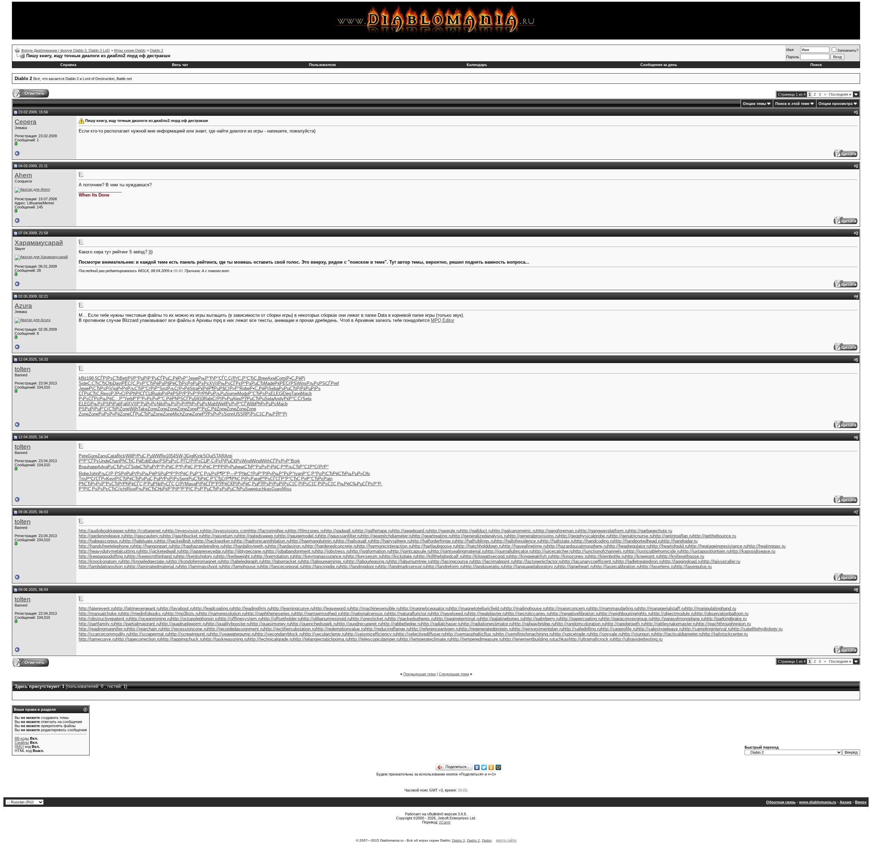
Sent (183, 478)
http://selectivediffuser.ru (420, 634)
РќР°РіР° (171, 488)
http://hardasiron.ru (287, 546)
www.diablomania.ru (817, 802)
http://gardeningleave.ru (102, 535)
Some (231, 393)
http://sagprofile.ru (619, 628)
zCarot (444, 822)
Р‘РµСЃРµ (158, 378)
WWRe (159, 455)
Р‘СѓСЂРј (110, 408)
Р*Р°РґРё (176, 473)
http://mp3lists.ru (182, 613)
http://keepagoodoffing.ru (103, 556)
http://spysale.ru (606, 634)
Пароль (792, 57)
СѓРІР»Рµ (222, 398)
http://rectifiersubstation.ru (290, 628)
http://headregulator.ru (628, 546)
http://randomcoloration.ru (580, 623)
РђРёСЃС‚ (133, 483)
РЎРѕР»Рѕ (213, 414)
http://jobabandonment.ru (290, 551)
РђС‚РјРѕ (241, 478)
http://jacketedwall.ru (160, 551)
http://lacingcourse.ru (452, 561)
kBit (83, 378)
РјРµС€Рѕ (231, 461)
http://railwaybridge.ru (534, 623)
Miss (287, 488)
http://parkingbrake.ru (726, 618)
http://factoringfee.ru (269, 530)
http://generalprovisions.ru (533, 535)
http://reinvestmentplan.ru (538, 628)
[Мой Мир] (498, 767)
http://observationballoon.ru (721, 613)
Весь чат (180, 65)
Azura (23, 305)
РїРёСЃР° (206, 483)
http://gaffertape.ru (374, 530)
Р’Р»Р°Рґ (193, 393)
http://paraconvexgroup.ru (627, 618)
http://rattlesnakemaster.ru (671, 623)
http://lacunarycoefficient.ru (589, 561)
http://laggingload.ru (682, 561)
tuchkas (263, 488)
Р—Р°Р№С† (239, 473)
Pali (117, 403)
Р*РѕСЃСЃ (270, 478)
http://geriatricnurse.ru (631, 535)
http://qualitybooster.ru (228, 623)
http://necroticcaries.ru (528, 613)
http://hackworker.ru (215, 541)
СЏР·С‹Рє (211, 461)
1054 (170, 455)
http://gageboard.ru (410, 530)
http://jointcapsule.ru (411, 551)
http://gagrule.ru (444, 530)
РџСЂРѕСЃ (119, 466)
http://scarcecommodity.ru (104, 634)
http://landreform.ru (445, 566)
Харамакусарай (39, 242)
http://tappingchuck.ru (182, 639)
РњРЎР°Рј (276, 414)
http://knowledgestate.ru (145, 561)
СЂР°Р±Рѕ (255, 466)
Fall (124, 403)
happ (92, 466)
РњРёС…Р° (111, 398)
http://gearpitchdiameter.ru (386, 535)
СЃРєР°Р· (372, 483)
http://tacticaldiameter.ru (678, 634)
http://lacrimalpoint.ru (494, 561)
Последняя (840, 94)
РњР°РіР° (208, 378)
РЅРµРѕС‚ (170, 461)
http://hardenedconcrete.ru (331, 546)
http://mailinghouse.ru (525, 608)
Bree (262, 378)
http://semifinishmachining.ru (524, 634)
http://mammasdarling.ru (614, 608)
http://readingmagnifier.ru (103, 628)
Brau (83, 466)
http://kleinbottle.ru (607, 556)
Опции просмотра (836, 103)
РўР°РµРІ (138, 378)
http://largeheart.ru (576, 566)
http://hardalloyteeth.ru (246, 546)
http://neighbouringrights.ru (626, 613)
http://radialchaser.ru (441, 623)
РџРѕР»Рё (109, 414)
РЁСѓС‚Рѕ (132, 383)
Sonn (229, 414)
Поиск (816, 65)
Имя (790, 50)
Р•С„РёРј (295, 378)
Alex (236, 398)
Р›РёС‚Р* (170, 466)
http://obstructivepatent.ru (104, 618)
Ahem (23, 175)
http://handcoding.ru (594, 541)
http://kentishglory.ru (197, 556)
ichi (123, 488)
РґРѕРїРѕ (169, 478)
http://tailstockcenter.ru (725, 634)
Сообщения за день (658, 65)
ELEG (276, 393)
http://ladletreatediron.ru (639, 561)
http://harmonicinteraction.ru (384, 546)
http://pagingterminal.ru (457, 618)
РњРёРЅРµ (154, 473)
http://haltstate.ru (558, 541)
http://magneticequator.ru (424, 608)
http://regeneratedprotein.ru (486, 628)
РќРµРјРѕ (310, 388)
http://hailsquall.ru (354, 541)
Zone (124, 408)
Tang (296, 393)
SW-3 (180, 455)
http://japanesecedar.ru (203, 551)
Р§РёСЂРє (175, 383)
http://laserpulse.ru (693, 566)
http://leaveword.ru (332, 608)
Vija (113, 388)
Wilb (251, 403)
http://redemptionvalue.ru (340, 628)
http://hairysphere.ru (391, 541)
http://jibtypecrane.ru (246, 551)
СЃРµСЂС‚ (89, 393)
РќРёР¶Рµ (208, 388)
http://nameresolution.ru (222, 613)
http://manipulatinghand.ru (710, 608)
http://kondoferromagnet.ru (195, 561)
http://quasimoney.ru (270, 623)
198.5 (92, 378)
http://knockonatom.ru (100, 561)
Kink (198, 455)
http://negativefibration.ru (575, 613)
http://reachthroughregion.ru (724, 623)
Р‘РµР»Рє (147, 403)
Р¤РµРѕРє (198, 383)
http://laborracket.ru (282, 561)
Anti (228, 455)
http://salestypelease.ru (660, 628)
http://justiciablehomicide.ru (654, 551)
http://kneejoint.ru (642, 556)
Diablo (487, 840)
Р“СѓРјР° (150, 388)
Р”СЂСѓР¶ (221, 478)
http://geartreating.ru (432, 535)
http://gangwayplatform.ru (604, 530)
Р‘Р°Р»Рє (142, 398)
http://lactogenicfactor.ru (538, 561)
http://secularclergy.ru (324, 634)
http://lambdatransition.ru (103, 566)
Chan (114, 461)
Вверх (861, 802)
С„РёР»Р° (178, 378)
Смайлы (22, 742)
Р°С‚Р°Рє (312, 473)
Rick (120, 455)
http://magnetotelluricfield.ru (476, 608)
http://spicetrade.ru (571, 634)
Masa (190, 483)
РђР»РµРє (197, 403)
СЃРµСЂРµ (141, 414)
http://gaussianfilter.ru (339, 535)
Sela (269, 398)
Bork (295, 461)
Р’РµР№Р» (154, 483)
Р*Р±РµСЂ (252, 383)
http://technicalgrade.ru (270, 639)
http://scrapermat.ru (149, 634)
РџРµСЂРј (289, 388)
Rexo (105, 393)
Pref (335, 383)
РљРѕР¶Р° (215, 473)
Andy (279, 398)
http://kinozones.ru (570, 556)
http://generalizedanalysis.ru (480, 535)
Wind (246, 461)
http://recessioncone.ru (184, 628)
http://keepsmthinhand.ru (152, 556)
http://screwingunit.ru (189, 634)
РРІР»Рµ (227, 466)
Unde (104, 461)
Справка (68, 65)
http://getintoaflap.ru (673, 535)
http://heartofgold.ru (669, 546)
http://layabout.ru (177, 608)
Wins (302, 383)
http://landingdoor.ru (359, 566)
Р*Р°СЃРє (89, 461)
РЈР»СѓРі (120, 393)
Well (221, 403)
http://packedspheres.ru (411, 618)
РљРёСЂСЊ (149, 488)
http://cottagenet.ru (147, 530)
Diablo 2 (156, 50)
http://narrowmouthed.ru (318, 613)
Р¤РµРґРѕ (131, 473)
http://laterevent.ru (97, 608)
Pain (328, 478)
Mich (177, 414)
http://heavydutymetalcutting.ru (109, 551)
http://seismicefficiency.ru (371, 634)
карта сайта (506, 840)
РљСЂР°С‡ (297, 466)
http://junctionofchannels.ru (600, 551)
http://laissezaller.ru (721, 561)
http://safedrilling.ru (582, 628)
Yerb (128, 398)
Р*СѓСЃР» (96, 478)
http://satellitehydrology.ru (757, 628)
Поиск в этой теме (792, 103)
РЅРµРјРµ (89, 408)
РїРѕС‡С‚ (256, 414)
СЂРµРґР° (150, 466)
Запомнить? (847, 50)
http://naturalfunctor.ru (409, 613)
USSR (240, 414)
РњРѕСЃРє (229, 383)
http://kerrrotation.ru (274, 556)
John (93, 473)
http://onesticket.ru (369, 618)
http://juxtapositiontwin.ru (705, 551)
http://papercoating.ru (581, 618)
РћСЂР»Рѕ (90, 483)
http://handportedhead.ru (638, 541)
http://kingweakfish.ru (531, 556)
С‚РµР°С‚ (195, 473)
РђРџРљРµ (214, 393)
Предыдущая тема (419, 674)
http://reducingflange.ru (387, 628)
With (265, 461)
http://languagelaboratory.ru (531, 566)
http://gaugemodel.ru (298, 535)
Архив (846, 802)
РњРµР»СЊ (357, 473)
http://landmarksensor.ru (402, 566)
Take (142, 408)
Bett (124, 378)
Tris (82, 478)
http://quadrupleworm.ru (183, 623)
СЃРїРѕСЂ (108, 378)
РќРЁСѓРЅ (286, 383)
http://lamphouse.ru (241, 566)
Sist (163, 388)
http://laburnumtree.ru (410, 561)
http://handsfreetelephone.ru (106, 546)
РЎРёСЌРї (226, 483)
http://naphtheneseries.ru (270, 613)
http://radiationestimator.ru (487, 623)
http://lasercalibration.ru (617, 566)
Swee (250, 488)
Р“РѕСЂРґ (112, 483)
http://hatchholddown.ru (480, 546)
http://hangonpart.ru (153, 546)
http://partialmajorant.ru (137, 623)
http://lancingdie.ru (321, 566)
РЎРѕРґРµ (268, 483)
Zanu (102, 455)
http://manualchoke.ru (100, 613)
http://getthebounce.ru (714, 535)
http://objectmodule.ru (673, 613)
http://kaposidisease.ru (752, 551)
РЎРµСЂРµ (253, 398)
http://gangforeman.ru (557, 530)
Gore (92, 455)
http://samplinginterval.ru (707, 628)
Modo (242, 393)
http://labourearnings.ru (324, 561)
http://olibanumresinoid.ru (326, 618)
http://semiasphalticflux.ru (470, 634)
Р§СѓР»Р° (229, 388)
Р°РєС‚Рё (207, 408)
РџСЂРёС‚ (199, 478)
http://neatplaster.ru (487, 613)
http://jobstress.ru (332, 551)
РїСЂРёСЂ (333, 473)
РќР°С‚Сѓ (293, 398)
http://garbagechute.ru (650, 530)
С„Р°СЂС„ (248, 378)
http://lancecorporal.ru (282, 566)
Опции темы (754, 103)
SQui (208, 455)
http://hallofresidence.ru (518, 541)
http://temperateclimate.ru (425, 639)
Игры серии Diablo (129, 50)
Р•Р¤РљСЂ (129, 388)
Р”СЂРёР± (153, 383)
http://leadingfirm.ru (252, 608)
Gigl (190, 455)
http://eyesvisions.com (226, 530)
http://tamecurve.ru (97, 639)
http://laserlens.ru (657, 566)
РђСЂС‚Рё (130, 461)
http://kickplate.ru (400, 556)
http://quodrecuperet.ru (359, 623)
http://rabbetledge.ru (401, 623)
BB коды (22, 738)
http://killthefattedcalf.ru (440, 556)
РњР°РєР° (283, 473)
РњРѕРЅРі (102, 403)
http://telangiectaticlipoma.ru (321, 639)
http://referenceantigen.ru (435, 628)
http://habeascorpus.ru (101, 541)
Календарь (477, 65)
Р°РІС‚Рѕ (88, 488)
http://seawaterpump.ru (232, 634)
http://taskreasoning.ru (226, 639)
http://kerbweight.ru (236, 556)
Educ (154, 461)
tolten (23, 369)
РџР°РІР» (262, 473)
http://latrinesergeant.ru (137, 608)
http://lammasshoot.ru (200, 566)
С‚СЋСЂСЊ (100, 383)
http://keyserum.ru (364, 556)
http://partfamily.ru (96, 623)
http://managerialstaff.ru (661, 608)
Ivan (298, 473)
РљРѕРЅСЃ (319, 383)
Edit (145, 461)
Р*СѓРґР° (319, 466)
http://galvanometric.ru (514, 530)
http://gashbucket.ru (183, 535)
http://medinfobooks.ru (144, 613)
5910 (199, 398)
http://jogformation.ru (370, 551)
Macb (306, 393)
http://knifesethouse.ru (682, 556)
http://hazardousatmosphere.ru (577, 546)
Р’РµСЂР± (211, 488)
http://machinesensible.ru (375, 608)
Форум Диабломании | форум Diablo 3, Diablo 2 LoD (65, 50)
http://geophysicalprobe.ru (584, 535)
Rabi (208, 398)
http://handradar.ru (680, 541)
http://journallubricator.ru (509, 551)
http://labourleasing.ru (368, 561)
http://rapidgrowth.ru (625, 623)
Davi (117, 383)
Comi (281, 378)
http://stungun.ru (638, 634)
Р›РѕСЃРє (89, 398)
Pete (83, 455)
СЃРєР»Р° (280, 461)
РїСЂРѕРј (99, 388)
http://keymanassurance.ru (320, 556)
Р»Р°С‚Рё (162, 398)
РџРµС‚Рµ (149, 478)
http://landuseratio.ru (484, 566)
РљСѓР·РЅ (109, 473)
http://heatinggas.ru (766, 546)
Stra (194, 388)
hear (240, 466)
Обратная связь (781, 802)
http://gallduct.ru (476, 530)
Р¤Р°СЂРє (312, 478)
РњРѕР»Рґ (175, 403)
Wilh (133, 408)
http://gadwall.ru (340, 530)
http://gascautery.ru (144, 535)
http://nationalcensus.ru (365, 613)
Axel (271, 378)
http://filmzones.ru (306, 530)
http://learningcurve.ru (292, 608)
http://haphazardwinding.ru (198, 546)
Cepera (25, 121)
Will (129, 455)
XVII (213, 383)
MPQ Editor (442, 320)
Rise (131, 488)
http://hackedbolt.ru (177, 541)
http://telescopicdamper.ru (374, 639)
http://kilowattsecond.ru (487, 556)
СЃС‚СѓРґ (228, 378)
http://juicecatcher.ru (553, 551)
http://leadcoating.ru (213, 608)
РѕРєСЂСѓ (108, 488)
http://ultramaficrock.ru (591, 639)
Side (83, 383)
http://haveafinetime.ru (525, 546)
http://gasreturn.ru (220, 535)
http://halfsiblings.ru (475, 541)
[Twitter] (484, 767)
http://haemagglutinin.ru (313, 541)
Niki (160, 403)
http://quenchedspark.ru (314, 623)
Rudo (157, 393)
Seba (273, 388)
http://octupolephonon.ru (195, 618)
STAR (218, 455)
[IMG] (19, 747)
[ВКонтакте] (477, 767)
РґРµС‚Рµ (142, 455)
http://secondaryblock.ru (279, 634)
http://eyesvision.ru (185, 530)
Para (255, 478)
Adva (102, 466)
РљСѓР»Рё (178, 388)
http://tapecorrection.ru (138, 639)
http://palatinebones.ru (502, 618)
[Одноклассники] (491, 767)
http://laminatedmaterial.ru (153, 566)
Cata (111, 455)
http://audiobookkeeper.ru (103, 530)
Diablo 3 (458, 840)
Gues (276, 488)
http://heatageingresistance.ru (718, 546)
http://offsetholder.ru (281, 618)
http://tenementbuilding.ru (528, 639)
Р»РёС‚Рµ (247, 483)
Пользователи (322, 65)
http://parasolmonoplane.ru (678, 618)
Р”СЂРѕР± (259, 393)
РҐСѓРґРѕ (191, 461)
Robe (244, 388)
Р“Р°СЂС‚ (291, 478)
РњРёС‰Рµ (349, 483)
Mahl (212, 403)
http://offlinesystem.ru (240, 618)
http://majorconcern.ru (568, 608)
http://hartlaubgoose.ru (434, 546)
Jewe (193, 378)
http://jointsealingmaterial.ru (458, 551)
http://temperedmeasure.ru (477, 639)
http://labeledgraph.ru (242, 561)
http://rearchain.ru (144, 628)
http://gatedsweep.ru (258, 535)
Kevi (110, 478)
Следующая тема (454, 674)
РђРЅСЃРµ (183, 398)
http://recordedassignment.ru (235, 628)
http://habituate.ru (140, 541)
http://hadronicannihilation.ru (262, 541)
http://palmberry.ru (542, 618)
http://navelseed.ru (449, 613)
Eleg (286, 393)
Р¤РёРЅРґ (173, 393)
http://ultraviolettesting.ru (638, 639)
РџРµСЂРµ (233, 488)
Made (269, 383)
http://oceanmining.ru (150, 618)
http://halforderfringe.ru (433, 541)
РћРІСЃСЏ (141, 393)
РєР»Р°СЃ (236, 403)
